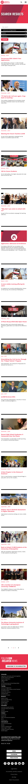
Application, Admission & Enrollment (13, 243)
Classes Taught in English (6, 727)
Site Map (14, 777)
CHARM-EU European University (7, 729)
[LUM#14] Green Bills (8, 397)
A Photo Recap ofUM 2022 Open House (14, 322)
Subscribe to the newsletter (16, 666)
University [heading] (3, 674)
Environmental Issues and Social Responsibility (10, 683)
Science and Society (5, 701)
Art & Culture (3, 714)
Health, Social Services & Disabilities (8, 717)
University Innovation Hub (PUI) (7, 707)
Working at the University (6, 684)
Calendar (14, 754)
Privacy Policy (14, 774)
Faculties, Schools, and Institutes (7, 677)
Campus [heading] (3, 713)
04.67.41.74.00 (5, 743)
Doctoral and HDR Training (6, 699)
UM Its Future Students (9, 171)
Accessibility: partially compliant (14, 771)
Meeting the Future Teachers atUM (13, 134)
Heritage (2, 681)
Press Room (14, 758)
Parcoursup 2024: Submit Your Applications (11, 59)
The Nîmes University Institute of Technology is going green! (12, 623)
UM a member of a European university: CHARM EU (10, 585)
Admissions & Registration (6, 687)
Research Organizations (5, 678)
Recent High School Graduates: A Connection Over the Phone (12, 435)
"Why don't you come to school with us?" (13, 209)
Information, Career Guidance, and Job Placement (10, 689)
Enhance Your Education (6, 692)
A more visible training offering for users (13, 285)
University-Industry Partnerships (7, 708)
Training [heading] (3, 686)
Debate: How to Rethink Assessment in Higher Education (13, 510)
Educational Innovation (5, 695)
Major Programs (4, 703)
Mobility (2, 725)
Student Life (3, 716)
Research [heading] (3, 696)
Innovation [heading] (4, 705)
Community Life (4, 720)
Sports (2, 718)
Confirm (4, 39)
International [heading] (4, 722)
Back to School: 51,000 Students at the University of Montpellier (14, 548)
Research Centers (4, 698)
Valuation (3, 710)
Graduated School (4, 693)
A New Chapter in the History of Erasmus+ (12, 473)
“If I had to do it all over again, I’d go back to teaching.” (13, 97)
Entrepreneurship (4, 711)
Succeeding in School (5, 690)
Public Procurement (14, 780)
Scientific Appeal (4, 702)
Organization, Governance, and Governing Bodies (10, 676)
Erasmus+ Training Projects (6, 726)
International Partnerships (6, 723)
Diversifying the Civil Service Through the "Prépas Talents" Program (13, 360)
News (14, 751)
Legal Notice (14, 768)
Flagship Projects (4, 680)
